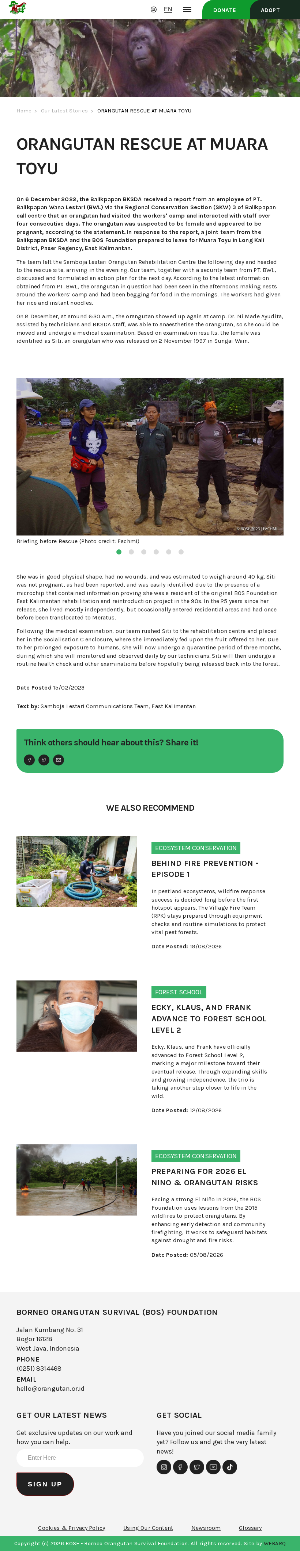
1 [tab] (118, 551)
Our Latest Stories (64, 110)
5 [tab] (168, 551)
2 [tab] (131, 551)
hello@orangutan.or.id (50, 1389)
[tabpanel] (150, 462)
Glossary (250, 1527)
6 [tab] (181, 551)
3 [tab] (143, 551)
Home (24, 110)
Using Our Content (148, 1527)
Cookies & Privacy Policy (71, 1527)
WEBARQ (275, 1543)
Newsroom (206, 1527)
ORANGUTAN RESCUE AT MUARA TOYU (144, 110)
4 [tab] (156, 551)
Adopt (270, 10)
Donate (224, 10)
